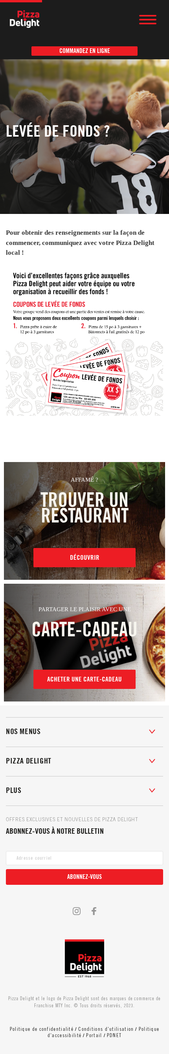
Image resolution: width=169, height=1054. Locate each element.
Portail (94, 1035)
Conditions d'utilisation (106, 1029)
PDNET (114, 1035)
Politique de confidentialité (41, 1029)
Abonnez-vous (84, 877)
